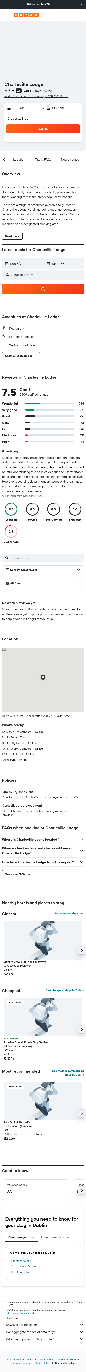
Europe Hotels (45, 1359)
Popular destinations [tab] (55, 1237)
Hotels (29, 1359)
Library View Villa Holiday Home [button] (25, 961)
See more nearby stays (69, 913)
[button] (81, 4)
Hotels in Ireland (67, 1359)
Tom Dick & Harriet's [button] (17, 1122)
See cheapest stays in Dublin (65, 990)
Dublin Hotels (42, 1362)
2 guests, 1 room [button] (19, 118)
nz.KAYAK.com (13, 1359)
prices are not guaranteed (20, 1313)
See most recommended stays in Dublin (68, 1073)
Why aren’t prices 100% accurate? (30, 1339)
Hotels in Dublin (20, 1272)
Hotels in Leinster (21, 1362)
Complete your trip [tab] (21, 1237)
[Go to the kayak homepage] (26, 15)
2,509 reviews (42, 91)
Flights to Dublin (21, 1261)
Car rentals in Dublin (23, 1266)
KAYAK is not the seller (21, 1325)
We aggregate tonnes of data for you (31, 1332)
